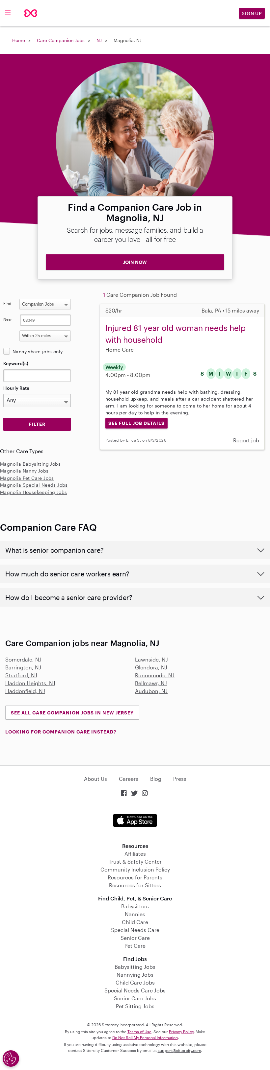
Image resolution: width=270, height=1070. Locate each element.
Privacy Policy (181, 1031)
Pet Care (135, 945)
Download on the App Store (135, 820)
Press (179, 779)
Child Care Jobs (135, 982)
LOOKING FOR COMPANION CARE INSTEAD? (60, 731)
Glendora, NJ (151, 667)
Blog (155, 779)
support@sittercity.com (179, 1050)
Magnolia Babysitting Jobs (30, 464)
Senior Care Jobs (135, 998)
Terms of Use (139, 1031)
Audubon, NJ (151, 691)
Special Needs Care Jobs (135, 990)
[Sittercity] (30, 13)
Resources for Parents (135, 877)
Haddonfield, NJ (25, 691)
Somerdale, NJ (23, 659)
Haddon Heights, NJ (30, 683)
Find (7, 303)
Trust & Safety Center (135, 861)
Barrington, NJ (23, 667)
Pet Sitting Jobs (135, 1006)
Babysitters (135, 906)
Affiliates (135, 853)
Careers (128, 779)
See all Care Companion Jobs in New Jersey (72, 712)
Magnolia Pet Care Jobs (27, 478)
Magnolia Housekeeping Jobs (33, 492)
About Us (95, 779)
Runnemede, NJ (155, 675)
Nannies (135, 914)
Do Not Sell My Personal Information (145, 1037)
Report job (246, 440)
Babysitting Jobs (135, 967)
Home (18, 40)
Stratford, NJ (21, 675)
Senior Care (135, 938)
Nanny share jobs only (38, 351)
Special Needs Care (135, 930)
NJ (99, 40)
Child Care (135, 922)
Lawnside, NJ (151, 659)
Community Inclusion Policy (135, 869)
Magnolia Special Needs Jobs (34, 485)
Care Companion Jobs (61, 40)
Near (7, 319)
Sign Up (252, 13)
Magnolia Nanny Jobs (24, 471)
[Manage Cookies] (11, 1058)
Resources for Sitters (135, 885)
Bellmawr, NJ (151, 683)
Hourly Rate (16, 388)
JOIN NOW (135, 262)
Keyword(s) (15, 363)
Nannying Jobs (135, 974)
